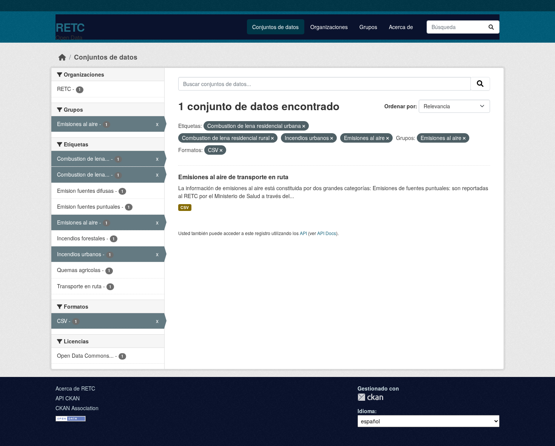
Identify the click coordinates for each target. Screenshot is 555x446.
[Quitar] (303, 126)
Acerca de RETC (75, 388)
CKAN (370, 397)
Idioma (366, 411)
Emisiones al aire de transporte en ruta (233, 176)
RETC (70, 27)
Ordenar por (399, 106)
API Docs (326, 233)
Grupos (368, 27)
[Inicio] (62, 57)
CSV (184, 207)
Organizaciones (329, 27)
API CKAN (67, 398)
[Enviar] (491, 27)
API (303, 233)
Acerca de (401, 27)
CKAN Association (77, 408)
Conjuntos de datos (275, 27)
